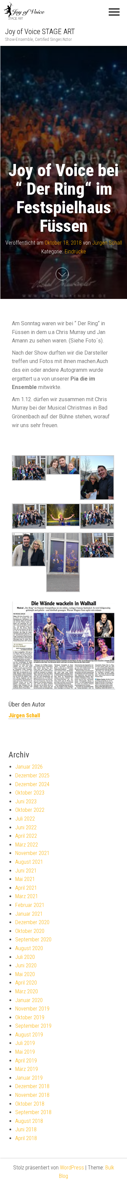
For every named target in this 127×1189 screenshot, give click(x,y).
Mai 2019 (25, 1052)
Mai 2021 (25, 879)
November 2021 (32, 853)
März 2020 (26, 991)
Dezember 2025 (32, 775)
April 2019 (26, 1060)
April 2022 (26, 836)
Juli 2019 (25, 1043)
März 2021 (26, 896)
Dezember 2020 (32, 922)
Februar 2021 (29, 905)
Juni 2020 (26, 965)
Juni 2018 (26, 1129)
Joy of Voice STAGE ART (40, 31)
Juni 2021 (26, 870)
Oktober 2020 (29, 931)
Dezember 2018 (32, 1086)
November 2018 (32, 1095)
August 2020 (29, 948)
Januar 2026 (29, 767)
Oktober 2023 (29, 793)
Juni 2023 (26, 801)
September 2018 (33, 1112)
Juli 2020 (25, 957)
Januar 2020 (29, 1000)
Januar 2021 (29, 914)
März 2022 (26, 844)
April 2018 (26, 1138)
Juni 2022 (26, 827)
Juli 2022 (25, 818)
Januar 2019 (29, 1078)
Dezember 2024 (32, 784)
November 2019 (32, 1008)
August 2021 (29, 862)
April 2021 (26, 888)
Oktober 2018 (29, 1104)
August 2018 (29, 1121)
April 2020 (26, 982)
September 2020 (33, 939)
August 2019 (29, 1034)
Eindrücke (75, 251)
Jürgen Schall (107, 243)
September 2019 (33, 1026)
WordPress (72, 1167)
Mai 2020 (25, 974)
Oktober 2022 (29, 810)
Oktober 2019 (29, 1017)
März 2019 (26, 1069)
